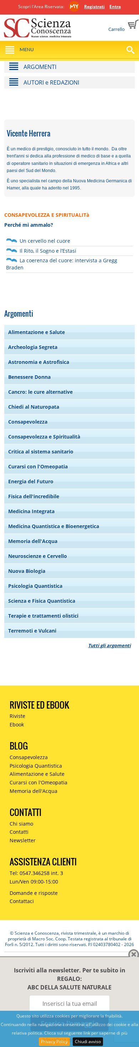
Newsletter (23, 840)
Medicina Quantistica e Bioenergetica (53, 526)
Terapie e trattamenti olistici (43, 615)
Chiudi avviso (88, 1041)
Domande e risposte (34, 893)
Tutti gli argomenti (109, 645)
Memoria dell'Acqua (32, 541)
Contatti (19, 831)
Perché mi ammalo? (28, 224)
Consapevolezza (27, 421)
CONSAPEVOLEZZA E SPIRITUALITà (46, 214)
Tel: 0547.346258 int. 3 (36, 873)
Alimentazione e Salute (36, 332)
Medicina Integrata (31, 511)
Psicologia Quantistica (35, 585)
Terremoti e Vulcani (32, 630)
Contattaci (22, 901)
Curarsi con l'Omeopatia (38, 466)
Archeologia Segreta (32, 347)
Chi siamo (21, 823)
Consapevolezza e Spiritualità (44, 436)
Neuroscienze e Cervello (37, 556)
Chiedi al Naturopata (33, 406)
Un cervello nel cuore (45, 240)
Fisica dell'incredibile (33, 496)
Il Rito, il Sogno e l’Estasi (48, 250)
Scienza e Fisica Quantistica (41, 600)
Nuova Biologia (26, 571)
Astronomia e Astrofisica (38, 362)
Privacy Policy (54, 1041)
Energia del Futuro (30, 481)
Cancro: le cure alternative (40, 391)
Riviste (17, 716)
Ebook (17, 724)
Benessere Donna (29, 377)
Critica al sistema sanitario (40, 451)
